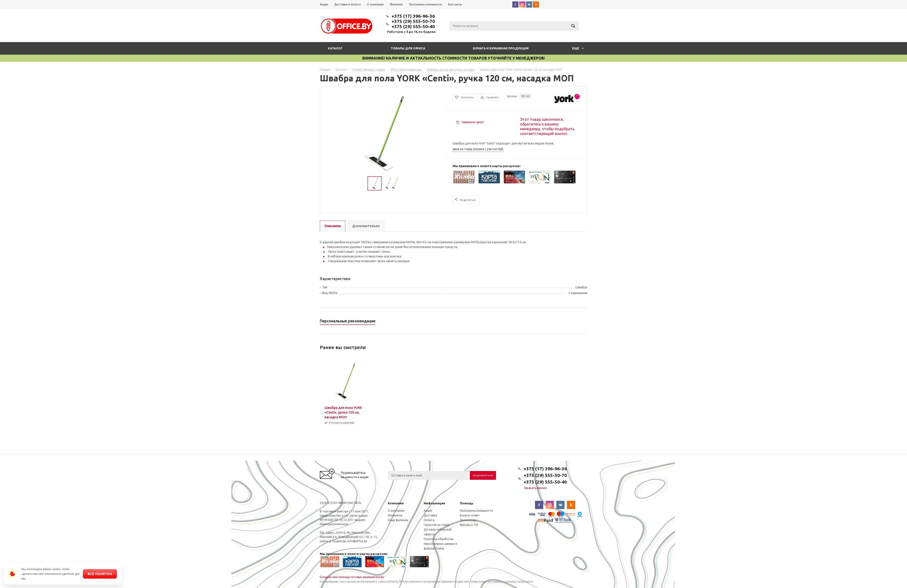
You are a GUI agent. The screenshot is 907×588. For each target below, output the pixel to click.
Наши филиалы (398, 520)
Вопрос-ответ (469, 515)
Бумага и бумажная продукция (501, 48)
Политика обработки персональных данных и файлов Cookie (440, 543)
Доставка (430, 515)
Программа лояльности (476, 510)
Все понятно (100, 574)
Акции (428, 510)
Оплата (429, 520)
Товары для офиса (408, 48)
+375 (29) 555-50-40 (413, 26)
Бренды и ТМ (469, 524)
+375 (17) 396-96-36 (413, 16)
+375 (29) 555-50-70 (413, 21)
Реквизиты (395, 515)
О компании (396, 510)
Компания (396, 503)
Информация (434, 503)
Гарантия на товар (436, 524)
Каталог (335, 48)
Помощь (466, 503)
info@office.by (357, 541)
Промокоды (468, 520)
